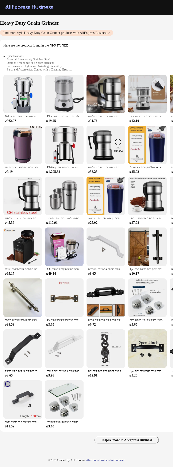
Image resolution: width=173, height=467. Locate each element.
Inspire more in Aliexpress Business (126, 440)
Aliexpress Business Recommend (105, 460)
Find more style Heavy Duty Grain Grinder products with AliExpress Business (55, 33)
